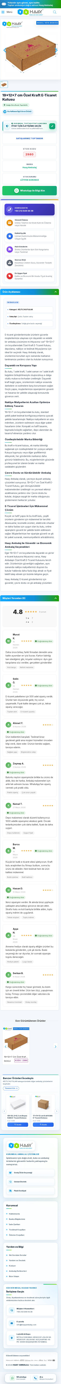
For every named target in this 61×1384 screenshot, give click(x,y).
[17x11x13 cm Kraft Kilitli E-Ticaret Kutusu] (43, 1104)
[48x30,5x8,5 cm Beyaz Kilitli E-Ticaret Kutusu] (18, 1104)
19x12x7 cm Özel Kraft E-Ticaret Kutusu (23, 1056)
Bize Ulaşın (14, 1276)
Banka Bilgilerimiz (17, 1219)
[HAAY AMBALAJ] (20, 1146)
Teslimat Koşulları (17, 1230)
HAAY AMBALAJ (21, 1365)
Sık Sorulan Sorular (17, 1255)
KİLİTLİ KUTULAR (25, 310)
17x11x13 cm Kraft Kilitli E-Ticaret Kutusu (42, 1117)
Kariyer (12, 1266)
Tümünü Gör (10, 1088)
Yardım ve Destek (17, 1260)
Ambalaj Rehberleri (18, 1271)
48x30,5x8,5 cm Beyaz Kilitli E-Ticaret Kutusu (17, 1117)
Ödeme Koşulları (16, 1235)
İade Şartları (14, 1224)
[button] (7, 12)
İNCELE (7, 1061)
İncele (19, 1125)
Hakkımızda (14, 1214)
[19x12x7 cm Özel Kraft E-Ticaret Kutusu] (16, 1040)
